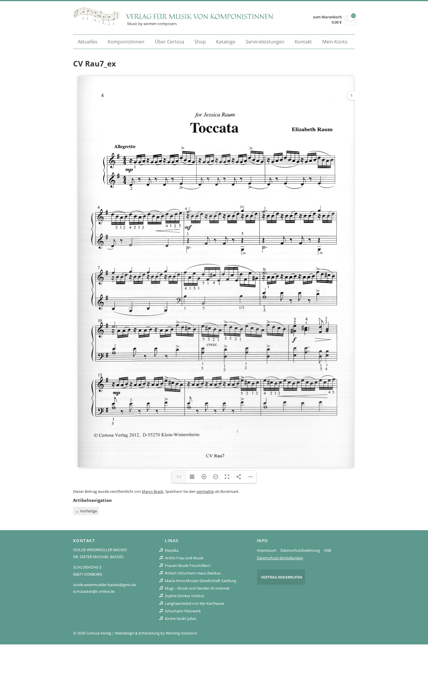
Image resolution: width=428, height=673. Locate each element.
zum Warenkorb (327, 17)
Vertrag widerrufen (281, 577)
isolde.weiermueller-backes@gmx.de (104, 584)
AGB (327, 550)
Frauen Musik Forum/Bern (188, 565)
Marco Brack (152, 491)
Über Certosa (169, 41)
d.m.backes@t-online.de (94, 591)
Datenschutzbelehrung (300, 550)
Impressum (267, 550)
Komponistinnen (126, 41)
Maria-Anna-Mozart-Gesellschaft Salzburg (200, 580)
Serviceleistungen (265, 41)
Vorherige (86, 511)
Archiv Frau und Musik (184, 557)
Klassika (171, 550)
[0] (350, 23)
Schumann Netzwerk (183, 611)
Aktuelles (88, 41)
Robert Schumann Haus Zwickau (193, 573)
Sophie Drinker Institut (184, 595)
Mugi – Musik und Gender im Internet (197, 588)
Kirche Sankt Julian (181, 618)
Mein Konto (335, 41)
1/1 (179, 476)
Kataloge (225, 41)
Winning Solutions (181, 633)
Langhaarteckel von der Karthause (194, 603)
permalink (205, 491)
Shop (200, 41)
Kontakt (303, 41)
